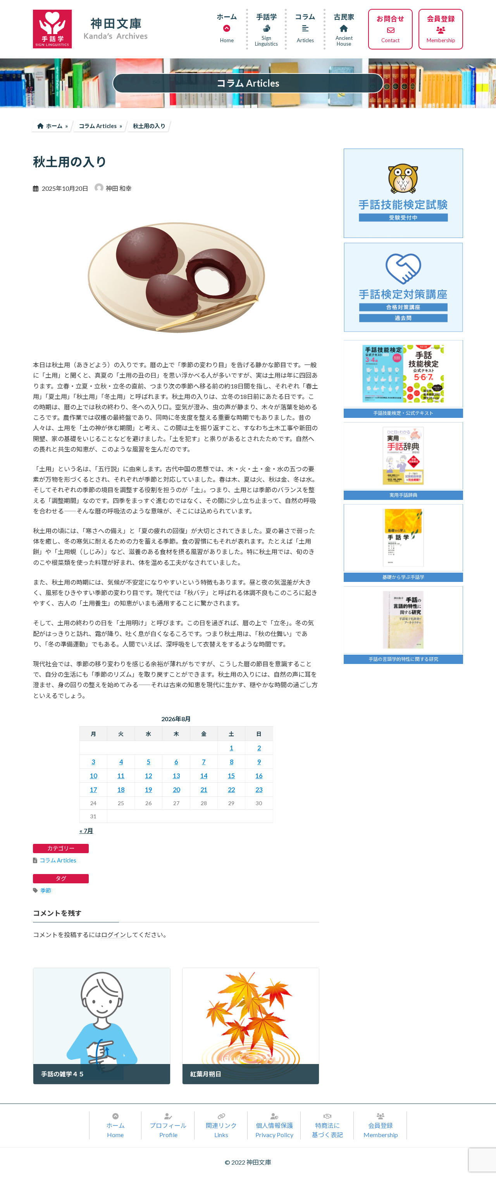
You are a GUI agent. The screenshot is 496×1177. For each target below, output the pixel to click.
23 (258, 789)
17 (93, 789)
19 (148, 789)
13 (176, 775)
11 (120, 775)
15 (231, 775)
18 (120, 789)
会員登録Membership (380, 1130)
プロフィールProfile (168, 1130)
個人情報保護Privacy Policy (274, 1130)
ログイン (113, 934)
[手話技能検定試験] (403, 193)
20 (176, 789)
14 (203, 775)
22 (231, 789)
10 (93, 775)
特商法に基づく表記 (327, 1130)
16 (258, 775)
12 (148, 775)
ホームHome (115, 1130)
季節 (45, 890)
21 (203, 789)
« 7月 (86, 830)
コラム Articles (58, 860)
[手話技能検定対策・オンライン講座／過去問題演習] (403, 287)
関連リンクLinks (221, 1130)
